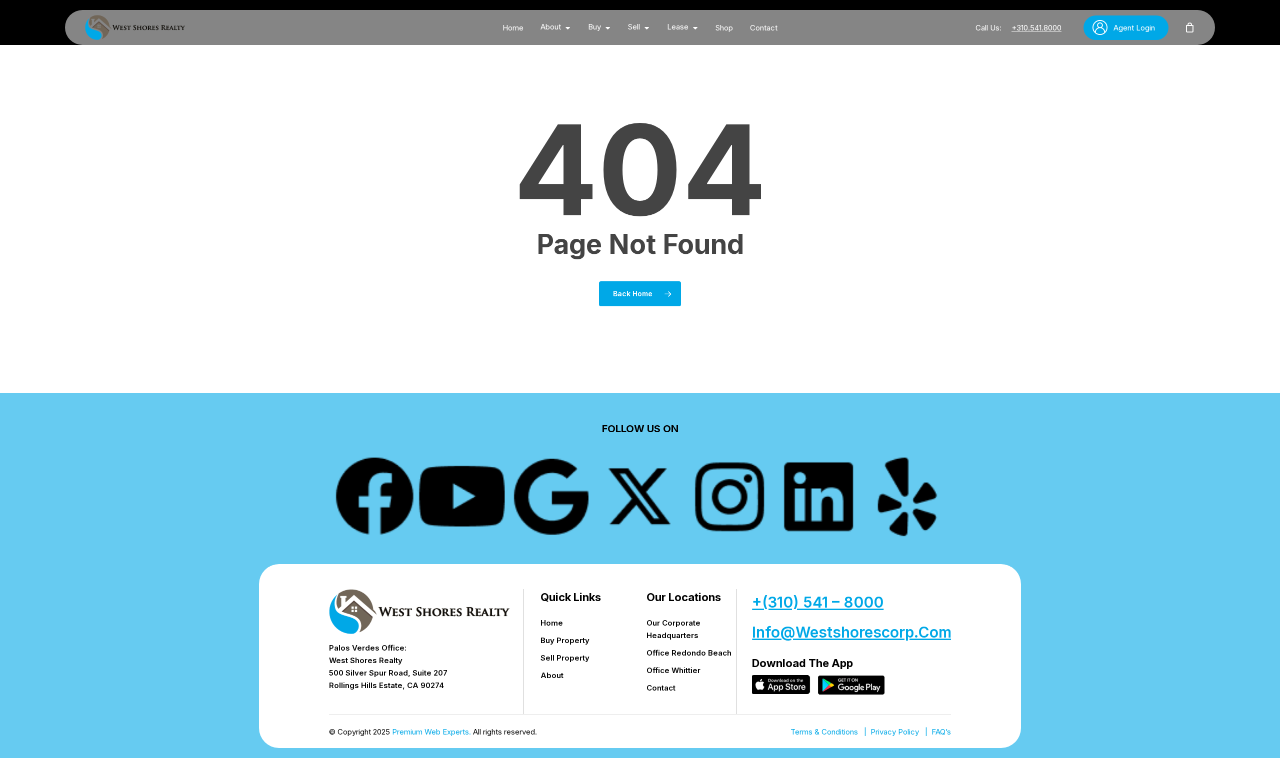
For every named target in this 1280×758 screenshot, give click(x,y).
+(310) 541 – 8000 (818, 602)
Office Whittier (673, 670)
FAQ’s (941, 732)
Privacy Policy (894, 732)
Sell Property (565, 658)
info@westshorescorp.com (852, 632)
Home (551, 623)
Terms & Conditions (824, 732)
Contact (661, 688)
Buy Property (565, 640)
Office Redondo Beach (689, 653)
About (552, 675)
